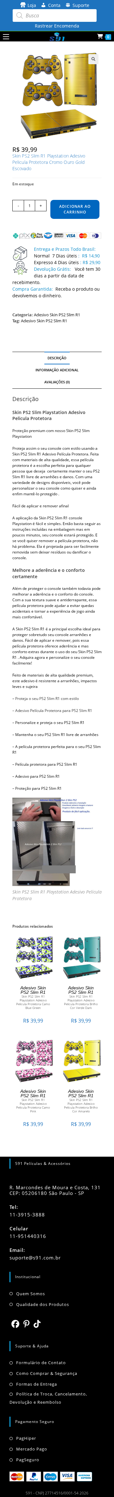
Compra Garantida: (32, 289)
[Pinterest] (26, 1324)
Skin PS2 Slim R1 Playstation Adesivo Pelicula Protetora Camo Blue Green (33, 1002)
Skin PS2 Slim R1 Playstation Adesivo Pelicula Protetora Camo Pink (33, 1105)
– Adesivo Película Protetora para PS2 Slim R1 (52, 710)
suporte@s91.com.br (35, 1257)
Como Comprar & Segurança (46, 1373)
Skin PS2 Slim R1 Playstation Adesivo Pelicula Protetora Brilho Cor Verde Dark (81, 1002)
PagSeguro (27, 1460)
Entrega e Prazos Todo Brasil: (65, 249)
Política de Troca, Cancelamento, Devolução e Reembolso (48, 1398)
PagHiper (26, 1438)
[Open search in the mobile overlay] (55, 15)
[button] (93, 59)
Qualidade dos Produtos (42, 1304)
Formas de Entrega (36, 1384)
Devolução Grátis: (53, 269)
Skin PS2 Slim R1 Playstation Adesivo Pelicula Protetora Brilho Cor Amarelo (81, 1105)
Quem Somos (30, 1293)
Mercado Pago (31, 1449)
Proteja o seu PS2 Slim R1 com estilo (47, 698)
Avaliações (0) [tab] (57, 382)
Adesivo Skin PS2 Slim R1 (57, 315)
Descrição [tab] (57, 358)
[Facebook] (15, 1324)
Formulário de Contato (41, 1362)
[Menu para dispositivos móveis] (6, 36)
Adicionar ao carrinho (75, 209)
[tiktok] (37, 1324)
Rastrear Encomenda (57, 26)
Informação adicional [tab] (57, 370)
